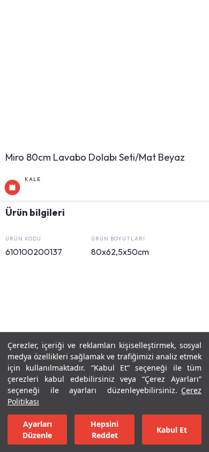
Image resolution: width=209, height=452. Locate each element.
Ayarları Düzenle (37, 429)
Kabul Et (171, 430)
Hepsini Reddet (104, 429)
